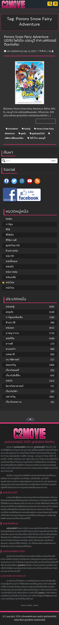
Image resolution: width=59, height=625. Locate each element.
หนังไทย (10, 288)
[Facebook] (6, 181)
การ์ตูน (9, 224)
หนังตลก (10, 328)
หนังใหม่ (10, 282)
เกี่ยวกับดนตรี (12, 370)
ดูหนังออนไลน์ (38, 133)
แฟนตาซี (10, 354)
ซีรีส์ (8, 229)
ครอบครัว (11, 349)
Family (27, 128)
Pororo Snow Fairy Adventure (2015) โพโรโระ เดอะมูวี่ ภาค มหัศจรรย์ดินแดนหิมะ (30, 40)
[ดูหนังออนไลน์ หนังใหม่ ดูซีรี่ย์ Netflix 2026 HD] (13, 7)
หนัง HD (10, 256)
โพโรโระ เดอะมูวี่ (37, 138)
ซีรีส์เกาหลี (11, 240)
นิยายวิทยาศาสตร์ (14, 386)
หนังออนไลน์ (11, 528)
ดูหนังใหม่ (21, 565)
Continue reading (45, 121)
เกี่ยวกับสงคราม (14, 402)
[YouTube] (30, 181)
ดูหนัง (23, 133)
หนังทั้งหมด (11, 261)
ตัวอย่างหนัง (12, 250)
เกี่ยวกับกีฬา (12, 391)
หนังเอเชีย (11, 277)
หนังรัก (9, 381)
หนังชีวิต (10, 338)
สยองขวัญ (11, 365)
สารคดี (9, 343)
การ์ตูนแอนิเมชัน (14, 317)
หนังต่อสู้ (10, 306)
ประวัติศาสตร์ (12, 359)
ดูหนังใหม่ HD (13, 245)
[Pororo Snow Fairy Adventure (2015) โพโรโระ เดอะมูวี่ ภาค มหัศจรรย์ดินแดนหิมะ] (29, 82)
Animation (13, 128)
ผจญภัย (9, 312)
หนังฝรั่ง (10, 266)
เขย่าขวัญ (10, 396)
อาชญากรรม (12, 333)
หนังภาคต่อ (11, 272)
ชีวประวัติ (10, 322)
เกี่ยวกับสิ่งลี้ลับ (13, 375)
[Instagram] (22, 181)
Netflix (9, 219)
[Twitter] (14, 181)
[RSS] (37, 181)
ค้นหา (53, 161)
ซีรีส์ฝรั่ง (10, 235)
